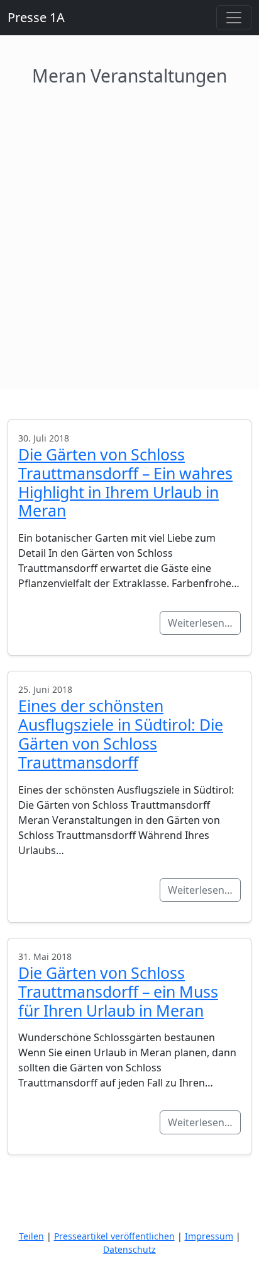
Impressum (209, 1236)
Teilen (31, 1236)
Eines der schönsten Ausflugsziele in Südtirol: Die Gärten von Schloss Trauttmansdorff (120, 734)
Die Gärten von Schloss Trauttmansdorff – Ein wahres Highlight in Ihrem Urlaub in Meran (125, 482)
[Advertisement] (129, 223)
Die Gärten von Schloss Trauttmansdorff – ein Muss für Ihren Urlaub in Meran (118, 991)
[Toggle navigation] (233, 17)
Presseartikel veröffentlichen (114, 1236)
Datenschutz (129, 1249)
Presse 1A (36, 17)
